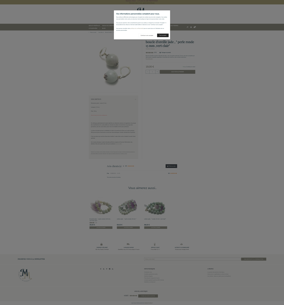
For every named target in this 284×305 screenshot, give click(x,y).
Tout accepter (162, 35)
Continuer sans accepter (147, 35)
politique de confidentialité (136, 28)
